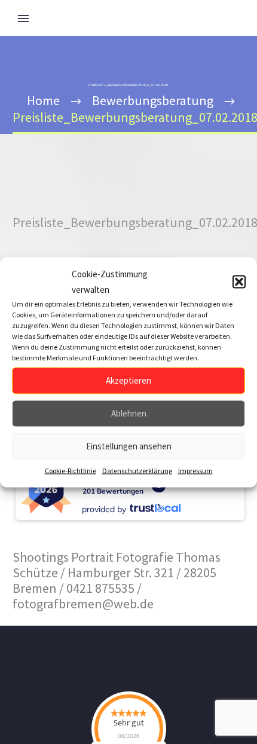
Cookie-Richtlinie (70, 470)
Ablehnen (128, 413)
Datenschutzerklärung (137, 470)
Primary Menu (23, 18)
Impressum (195, 470)
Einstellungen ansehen (129, 446)
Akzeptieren (128, 380)
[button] (239, 281)
